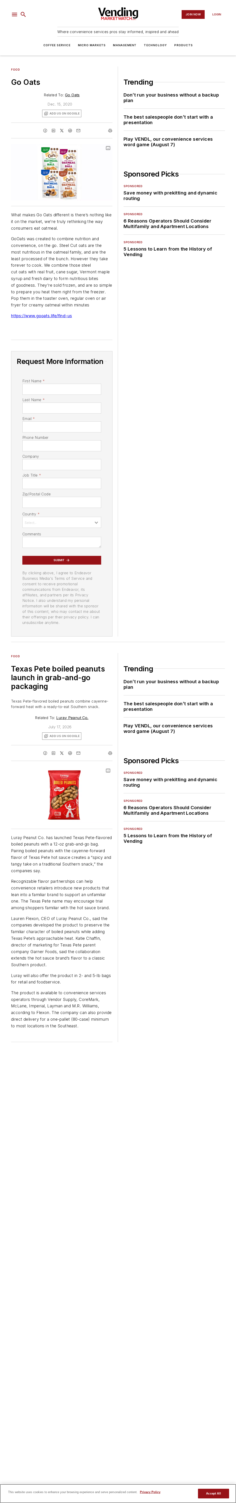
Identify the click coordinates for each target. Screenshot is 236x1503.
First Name (33, 381)
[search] (23, 14)
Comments (31, 534)
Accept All (213, 1493)
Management (124, 45)
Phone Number (35, 437)
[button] (14, 14)
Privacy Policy (150, 1492)
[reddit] (70, 130)
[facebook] (45, 130)
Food (15, 69)
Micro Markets (92, 45)
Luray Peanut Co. (72, 717)
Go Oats (72, 95)
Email (28, 418)
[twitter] (61, 130)
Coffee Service (57, 45)
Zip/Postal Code (36, 494)
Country (31, 514)
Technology (155, 45)
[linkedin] (53, 130)
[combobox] (61, 522)
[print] (110, 130)
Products (183, 45)
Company (30, 456)
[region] (118, 1493)
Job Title (31, 475)
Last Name (33, 399)
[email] (78, 130)
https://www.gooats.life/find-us (41, 315)
